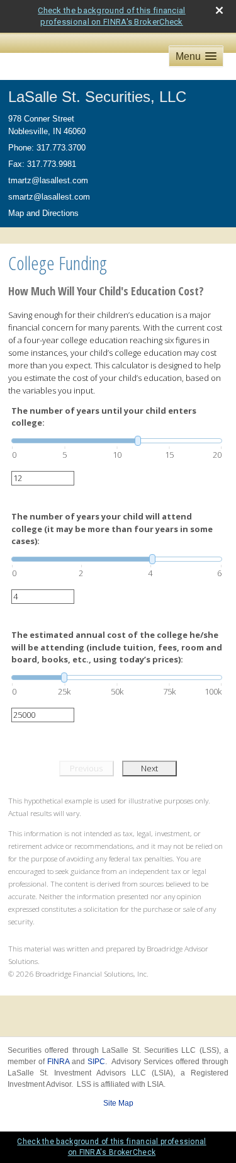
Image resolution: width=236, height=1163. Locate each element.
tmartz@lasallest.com (48, 180)
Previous (86, 768)
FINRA (58, 1061)
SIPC (96, 1061)
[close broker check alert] (219, 10)
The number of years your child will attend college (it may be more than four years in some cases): (112, 529)
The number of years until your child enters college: (103, 417)
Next (149, 768)
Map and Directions (43, 213)
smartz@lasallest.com (49, 196)
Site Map (118, 1103)
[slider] (116, 440)
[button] (196, 56)
